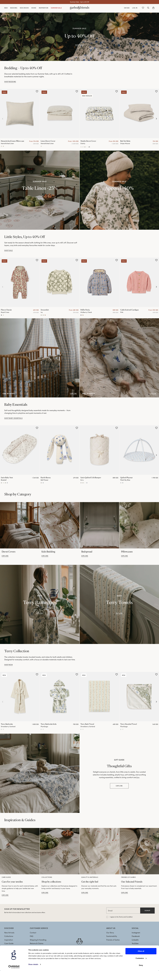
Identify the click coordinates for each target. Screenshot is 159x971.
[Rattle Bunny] (59, 450)
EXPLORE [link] (39, 199)
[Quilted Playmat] (139, 450)
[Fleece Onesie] (20, 282)
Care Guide (8, 943)
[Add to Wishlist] (37, 91)
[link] (20, 525)
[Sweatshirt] (59, 282)
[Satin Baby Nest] (20, 450)
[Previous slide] (2, 118)
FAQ (31, 936)
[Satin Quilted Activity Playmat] (120, 482)
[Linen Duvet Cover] (59, 113)
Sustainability (111, 936)
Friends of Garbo (113, 940)
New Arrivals (9, 932)
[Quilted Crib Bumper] (86, 482)
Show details (33, 964)
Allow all (141, 951)
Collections (8, 936)
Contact (33, 932)
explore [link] (5, 556)
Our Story (110, 932)
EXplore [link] (39, 613)
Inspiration (8, 940)
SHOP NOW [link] (79, 45)
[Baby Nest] (1, 482)
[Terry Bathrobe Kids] (59, 696)
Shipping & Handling (38, 940)
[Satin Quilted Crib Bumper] (99, 450)
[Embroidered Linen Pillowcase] (3, 146)
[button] (148, 8)
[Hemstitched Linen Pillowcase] (20, 113)
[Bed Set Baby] (139, 113)
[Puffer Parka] (99, 282)
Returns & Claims (36, 943)
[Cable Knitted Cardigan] (139, 282)
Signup (147, 910)
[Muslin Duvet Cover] (99, 113)
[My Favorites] (143, 8)
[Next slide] (156, 118)
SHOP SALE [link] (8, 250)
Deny (141, 965)
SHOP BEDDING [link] (10, 82)
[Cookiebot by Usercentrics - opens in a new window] (14, 966)
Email (110, 910)
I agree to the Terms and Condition (121, 917)
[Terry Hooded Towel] (139, 696)
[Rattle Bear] (43, 482)
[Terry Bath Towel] (99, 696)
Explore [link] (119, 199)
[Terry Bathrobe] (20, 696)
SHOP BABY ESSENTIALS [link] (13, 418)
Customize (140, 958)
